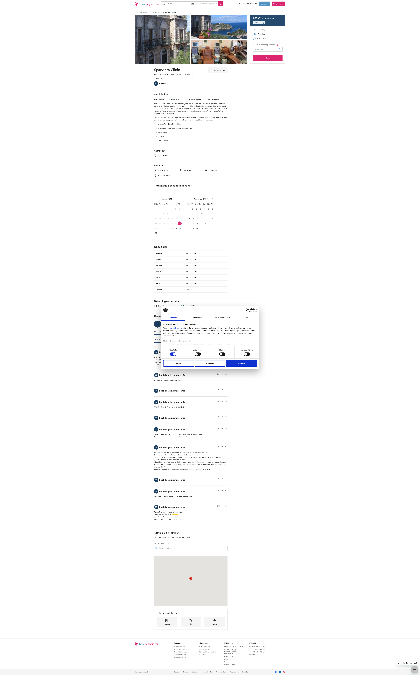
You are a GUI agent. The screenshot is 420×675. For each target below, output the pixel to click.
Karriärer (252, 655)
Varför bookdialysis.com (182, 649)
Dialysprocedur (229, 662)
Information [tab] (197, 317)
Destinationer (144, 12)
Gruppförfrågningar (180, 652)
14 (189, 218)
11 (204, 214)
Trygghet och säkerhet (190, 672)
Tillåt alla (241, 363)
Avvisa (178, 363)
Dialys (226, 659)
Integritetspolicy (207, 672)
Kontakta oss (246, 672)
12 (208, 214)
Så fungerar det (179, 647)
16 (197, 218)
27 (168, 228)
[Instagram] (284, 672)
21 (189, 223)
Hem (136, 12)
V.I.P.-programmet (205, 647)
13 (212, 214)
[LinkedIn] (280, 672)
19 (208, 218)
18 (204, 218)
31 (156, 233)
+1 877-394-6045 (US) (257, 649)
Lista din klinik (251, 4)
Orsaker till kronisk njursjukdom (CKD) (230, 650)
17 (201, 218)
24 (201, 223)
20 (212, 218)
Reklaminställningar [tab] (222, 317)
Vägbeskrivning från (162, 543)
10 (201, 214)
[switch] (198, 354)
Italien (153, 12)
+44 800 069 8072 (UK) (257, 652)
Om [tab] (247, 317)
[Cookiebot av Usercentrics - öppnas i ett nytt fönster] (247, 310)
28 (172, 228)
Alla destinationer (180, 657)
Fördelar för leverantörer (207, 652)
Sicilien (160, 12)
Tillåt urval (210, 363)
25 (204, 223)
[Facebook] (276, 672)
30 (179, 228)
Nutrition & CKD (229, 665)
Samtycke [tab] (173, 317)
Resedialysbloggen (180, 655)
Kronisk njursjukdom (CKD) (233, 647)
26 (164, 228)
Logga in (264, 4)
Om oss (176, 672)
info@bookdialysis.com (257, 647)
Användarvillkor (221, 672)
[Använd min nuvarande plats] (225, 548)
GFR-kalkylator (229, 657)
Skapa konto (278, 4)
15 (193, 218)
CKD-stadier (228, 654)
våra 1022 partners (176, 328)
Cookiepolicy (234, 672)
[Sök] (220, 3)
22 (193, 223)
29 (176, 228)
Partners (202, 655)
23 (197, 223)
